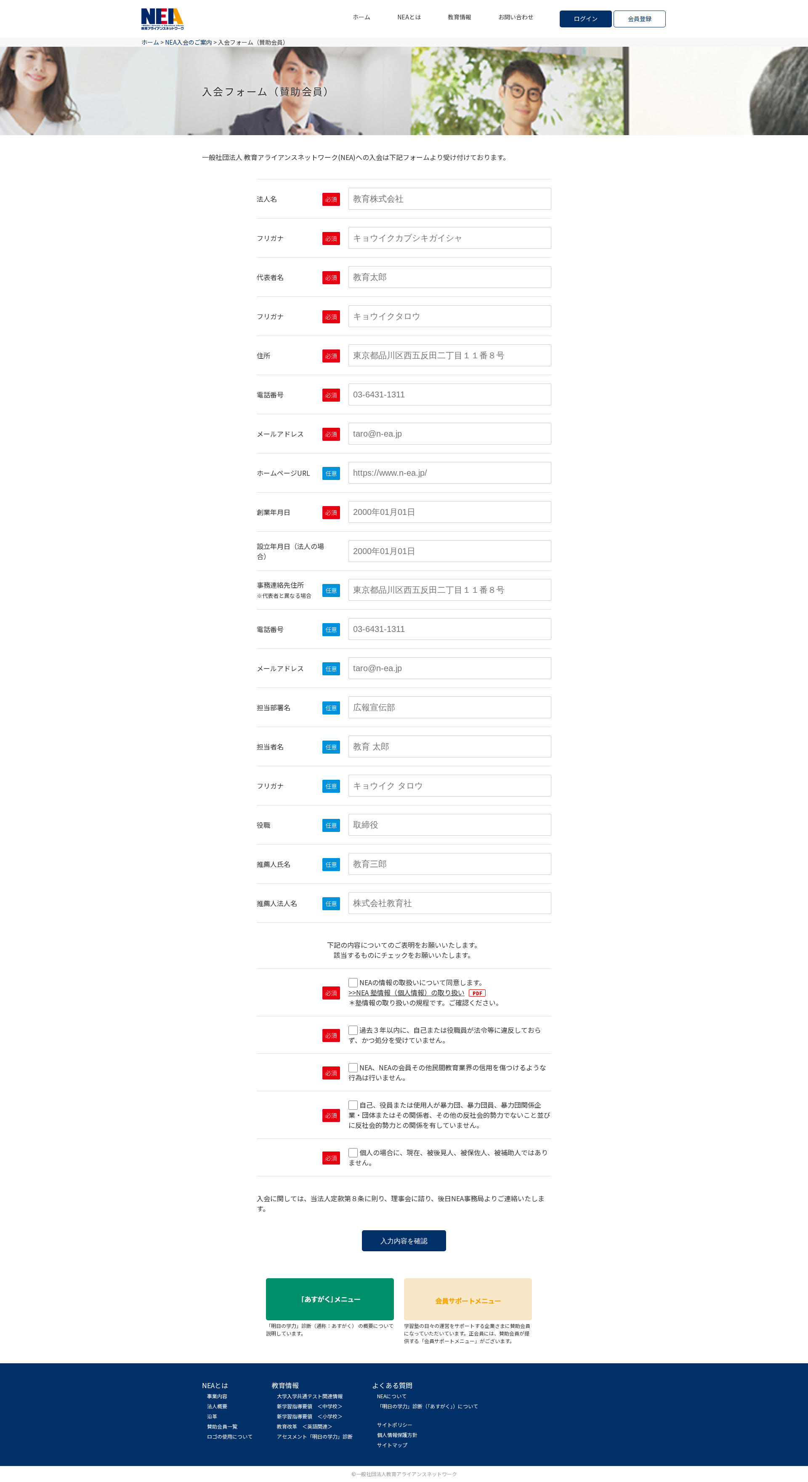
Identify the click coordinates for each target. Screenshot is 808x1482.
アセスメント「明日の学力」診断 (315, 1436)
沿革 (212, 1416)
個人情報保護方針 (397, 1434)
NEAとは (409, 17)
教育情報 (459, 17)
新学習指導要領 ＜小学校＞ (310, 1416)
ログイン (586, 18)
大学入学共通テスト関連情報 (310, 1395)
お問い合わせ (516, 17)
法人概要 (217, 1406)
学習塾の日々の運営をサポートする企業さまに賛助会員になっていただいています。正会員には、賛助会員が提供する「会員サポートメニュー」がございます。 (467, 1333)
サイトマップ (392, 1444)
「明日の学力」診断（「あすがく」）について (427, 1406)
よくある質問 (392, 1385)
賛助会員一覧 (222, 1426)
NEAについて (392, 1395)
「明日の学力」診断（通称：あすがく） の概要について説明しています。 (329, 1329)
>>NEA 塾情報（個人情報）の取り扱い (406, 992)
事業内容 (217, 1395)
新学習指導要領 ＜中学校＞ (310, 1406)
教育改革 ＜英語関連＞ (304, 1426)
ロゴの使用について (229, 1436)
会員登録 (639, 18)
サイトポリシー (394, 1424)
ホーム (361, 17)
